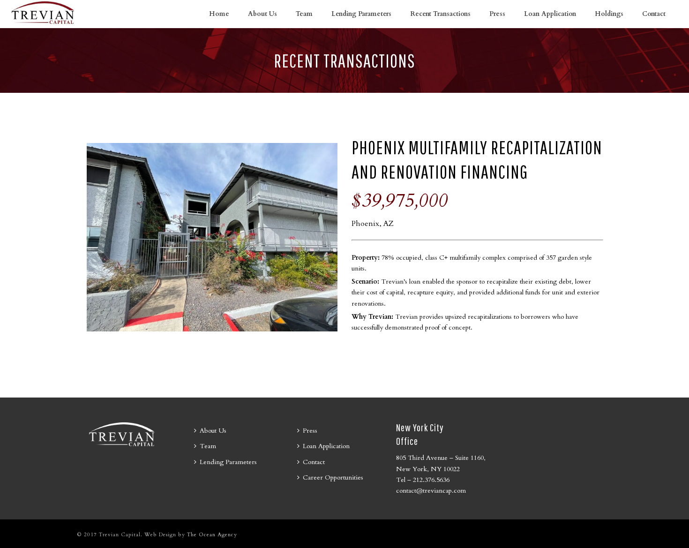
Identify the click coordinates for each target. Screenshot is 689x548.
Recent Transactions (440, 13)
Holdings (609, 13)
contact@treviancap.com (431, 490)
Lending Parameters (361, 13)
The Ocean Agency (212, 534)
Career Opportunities (333, 477)
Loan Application (550, 13)
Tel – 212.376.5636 (422, 479)
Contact (654, 13)
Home (219, 13)
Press (497, 13)
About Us (262, 13)
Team (304, 13)
